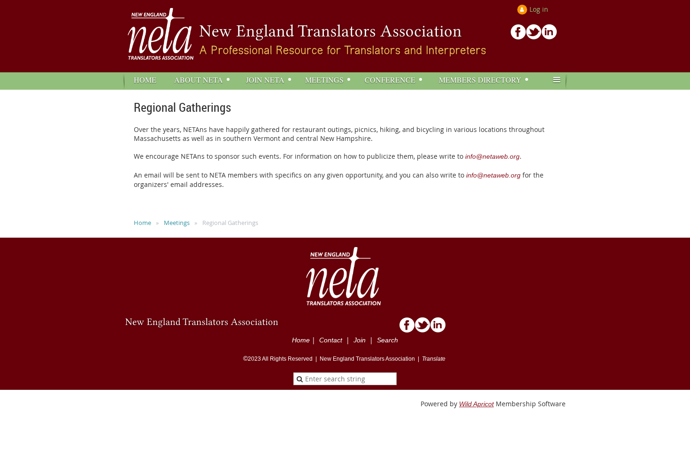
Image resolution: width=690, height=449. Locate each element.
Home (142, 222)
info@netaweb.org (492, 156)
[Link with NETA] (549, 37)
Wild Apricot (476, 404)
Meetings (177, 222)
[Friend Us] (518, 37)
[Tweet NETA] (534, 37)
